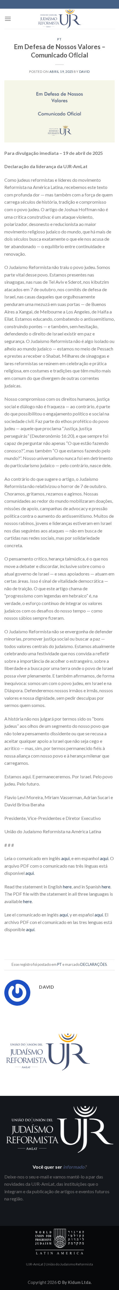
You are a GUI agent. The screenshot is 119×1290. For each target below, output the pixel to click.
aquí (64, 914)
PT (59, 39)
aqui (65, 858)
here (67, 886)
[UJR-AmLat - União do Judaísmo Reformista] (59, 19)
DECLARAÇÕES (93, 964)
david (84, 71)
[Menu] (7, 19)
